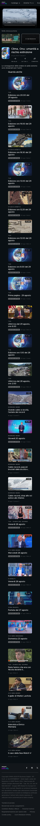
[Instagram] (32, 768)
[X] (37, 768)
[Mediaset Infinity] (4, 3)
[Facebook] (27, 768)
